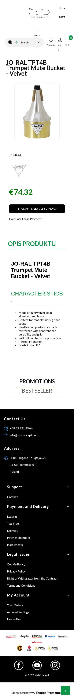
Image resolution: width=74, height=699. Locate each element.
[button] (10, 42)
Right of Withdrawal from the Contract (32, 578)
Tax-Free (13, 523)
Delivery (12, 530)
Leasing (12, 516)
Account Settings (18, 612)
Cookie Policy (16, 564)
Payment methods (19, 537)
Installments (15, 544)
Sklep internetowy (36, 692)
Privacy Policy (16, 571)
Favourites (14, 619)
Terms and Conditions (21, 585)
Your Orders (15, 605)
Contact (12, 497)
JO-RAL (15, 155)
